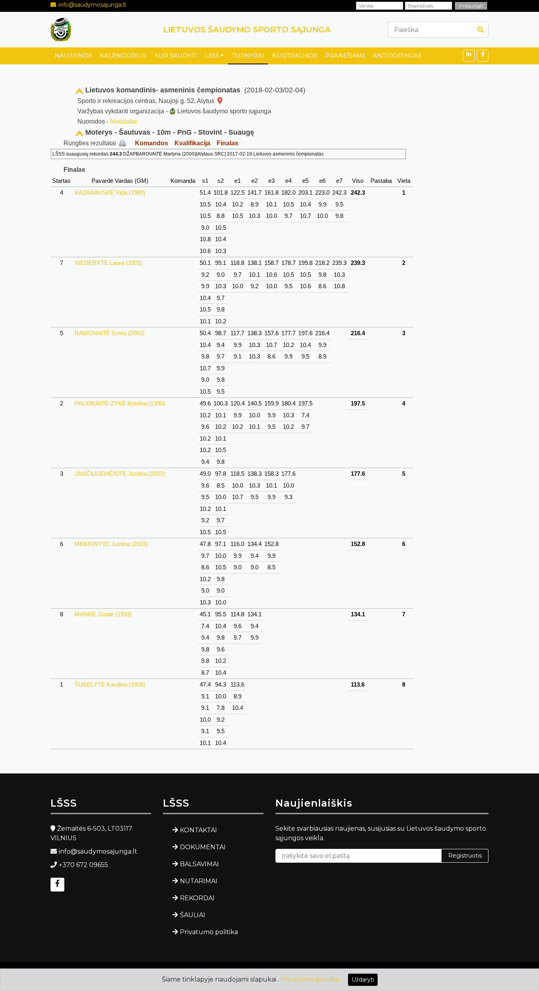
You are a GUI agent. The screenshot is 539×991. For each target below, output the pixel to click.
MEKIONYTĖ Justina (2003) (111, 544)
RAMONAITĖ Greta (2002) (109, 333)
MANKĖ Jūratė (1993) (103, 614)
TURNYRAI (248, 55)
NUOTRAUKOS (294, 55)
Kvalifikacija (192, 143)
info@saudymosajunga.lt (92, 4)
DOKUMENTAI (203, 847)
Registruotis (465, 855)
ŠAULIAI (192, 915)
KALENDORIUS (123, 55)
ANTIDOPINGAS (397, 55)
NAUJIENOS (73, 55)
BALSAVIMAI (199, 864)
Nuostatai (123, 121)
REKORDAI (197, 898)
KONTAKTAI (198, 830)
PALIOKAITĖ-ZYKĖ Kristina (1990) (120, 403)
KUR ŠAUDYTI (175, 55)
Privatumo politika (209, 932)
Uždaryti (363, 979)
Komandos (151, 143)
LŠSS (212, 55)
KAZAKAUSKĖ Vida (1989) (110, 192)
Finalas (227, 143)
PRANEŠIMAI (345, 55)
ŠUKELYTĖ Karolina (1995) (110, 684)
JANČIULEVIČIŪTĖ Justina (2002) (120, 473)
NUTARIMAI (198, 881)
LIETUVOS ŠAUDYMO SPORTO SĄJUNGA (247, 29)
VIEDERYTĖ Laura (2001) (108, 262)
